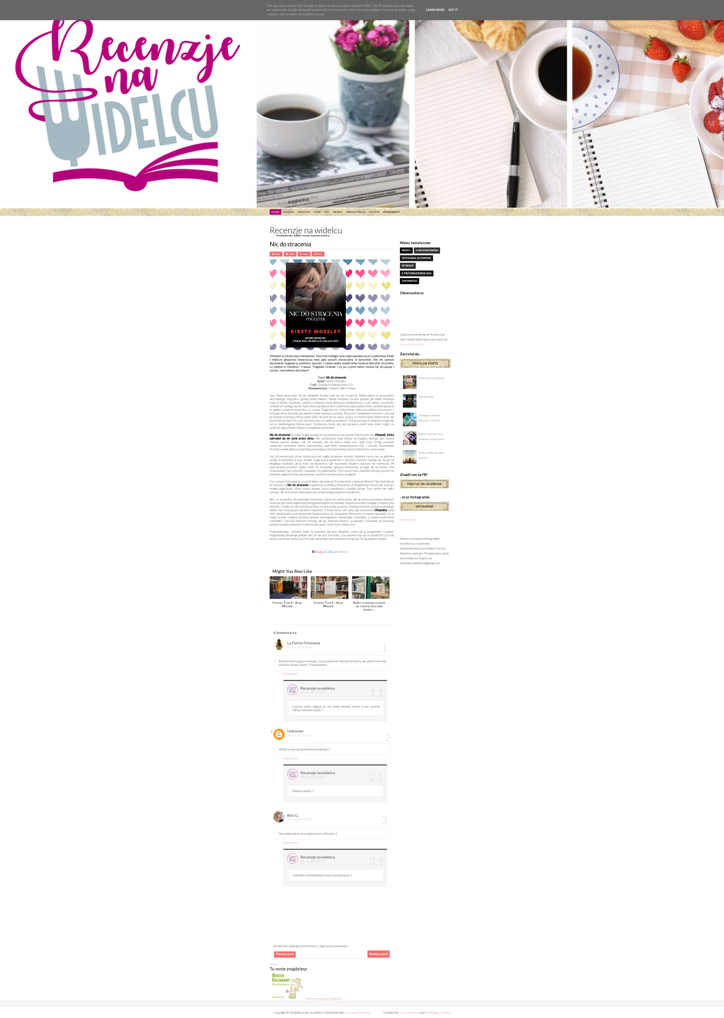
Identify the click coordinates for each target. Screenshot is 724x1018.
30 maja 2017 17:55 (313, 861)
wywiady (408, 265)
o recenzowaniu (427, 250)
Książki (288, 212)
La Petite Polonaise (303, 643)
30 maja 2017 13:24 (313, 776)
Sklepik (374, 212)
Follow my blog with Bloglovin (323, 998)
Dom (317, 212)
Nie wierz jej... (427, 396)
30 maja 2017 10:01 (299, 647)
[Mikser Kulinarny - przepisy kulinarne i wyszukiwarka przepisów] (287, 998)
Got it (453, 10)
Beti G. (293, 815)
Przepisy (304, 212)
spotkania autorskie (416, 258)
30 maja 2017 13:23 (313, 692)
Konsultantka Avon (412, 344)
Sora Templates (409, 1012)
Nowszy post (378, 954)
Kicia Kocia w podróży (432, 378)
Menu (273, 964)
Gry (327, 212)
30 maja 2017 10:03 (299, 735)
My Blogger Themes (438, 1012)
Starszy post (285, 954)
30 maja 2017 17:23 (299, 819)
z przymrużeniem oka (417, 273)
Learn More (435, 10)
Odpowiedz (290, 673)
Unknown (295, 731)
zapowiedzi (409, 281)
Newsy (338, 212)
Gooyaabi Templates (358, 1012)
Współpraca (355, 212)
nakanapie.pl (408, 519)
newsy (406, 250)
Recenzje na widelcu (306, 230)
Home (275, 212)
